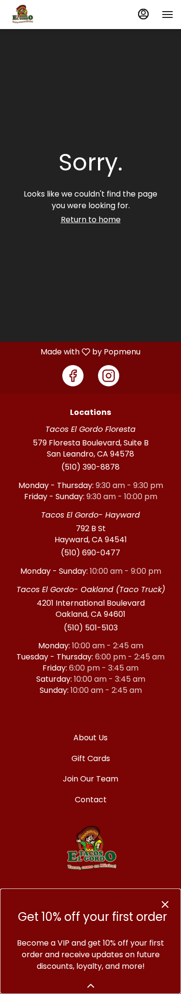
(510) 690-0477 (90, 553)
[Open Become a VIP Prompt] (91, 986)
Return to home (91, 219)
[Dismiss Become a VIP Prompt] (165, 904)
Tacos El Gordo (90, 849)
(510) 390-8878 (90, 467)
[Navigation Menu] (167, 14)
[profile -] (143, 14)
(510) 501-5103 (91, 628)
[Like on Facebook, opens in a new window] (73, 375)
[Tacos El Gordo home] (51, 14)
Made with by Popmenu (73, 352)
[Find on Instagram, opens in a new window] (108, 375)
